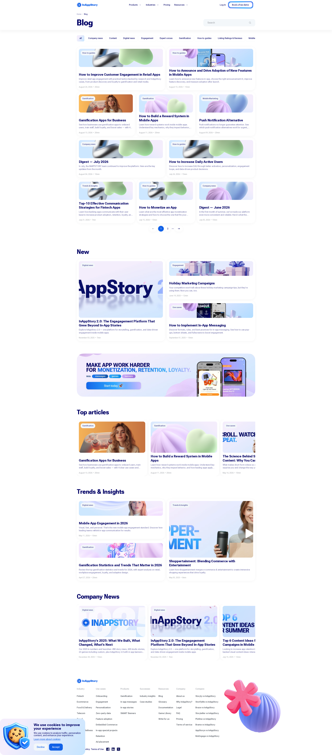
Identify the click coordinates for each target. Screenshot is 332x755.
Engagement (102, 702)
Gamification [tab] (185, 38)
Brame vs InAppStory (205, 724)
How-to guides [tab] (204, 38)
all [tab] (80, 38)
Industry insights (147, 696)
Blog (160, 696)
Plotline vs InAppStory (205, 719)
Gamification (126, 696)
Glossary (162, 702)
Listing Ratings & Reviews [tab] (230, 38)
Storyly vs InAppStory (205, 696)
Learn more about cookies (47, 739)
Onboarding (101, 696)
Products (133, 5)
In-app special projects (106, 730)
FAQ (178, 713)
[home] (87, 4)
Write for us (163, 719)
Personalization (103, 707)
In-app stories (126, 707)
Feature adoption (104, 719)
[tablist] (166, 38)
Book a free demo (240, 5)
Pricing (167, 5)
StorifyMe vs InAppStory (206, 702)
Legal (179, 707)
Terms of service (184, 724)
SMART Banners (128, 713)
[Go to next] (179, 229)
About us (180, 696)
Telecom (81, 713)
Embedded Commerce (106, 724)
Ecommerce (82, 702)
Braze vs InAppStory (205, 707)
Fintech (80, 696)
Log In (223, 5)
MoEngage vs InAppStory (207, 736)
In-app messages (128, 702)
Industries (150, 5)
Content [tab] (113, 38)
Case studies (146, 702)
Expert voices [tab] (166, 38)
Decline (41, 747)
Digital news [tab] (129, 38)
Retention (100, 736)
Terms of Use (97, 749)
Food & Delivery (84, 707)
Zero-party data (103, 713)
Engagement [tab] (147, 38)
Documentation (165, 707)
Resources (179, 5)
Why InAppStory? (184, 702)
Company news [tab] (95, 38)
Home (79, 14)
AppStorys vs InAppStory (207, 730)
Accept (56, 747)
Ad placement (102, 742)
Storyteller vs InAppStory (207, 713)
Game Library (164, 713)
